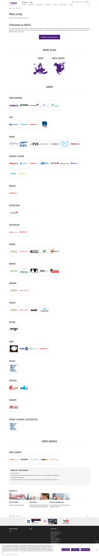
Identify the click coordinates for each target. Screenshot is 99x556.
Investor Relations (54, 543)
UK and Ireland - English (78, 1)
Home (10, 8)
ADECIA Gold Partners (49, 37)
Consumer (86, 2)
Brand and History (54, 541)
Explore (71, 4)
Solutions (31, 4)
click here (29, 550)
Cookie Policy (16, 554)
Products (24, 4)
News (31, 529)
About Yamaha (53, 529)
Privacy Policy (9, 554)
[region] (49, 549)
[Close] (96, 549)
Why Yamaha (63, 4)
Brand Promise (53, 535)
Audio (31, 2)
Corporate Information (55, 531)
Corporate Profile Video (55, 533)
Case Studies (39, 4)
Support (55, 4)
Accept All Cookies (85, 549)
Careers (52, 536)
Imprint (4, 554)
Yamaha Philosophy (54, 538)
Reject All (75, 549)
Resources (48, 4)
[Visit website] (14, 105)
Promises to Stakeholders (56, 539)
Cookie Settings (65, 549)
